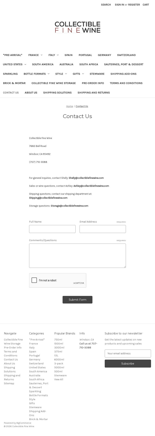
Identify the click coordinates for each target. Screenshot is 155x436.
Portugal (85, 55)
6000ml (59, 359)
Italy (51, 55)
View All (58, 379)
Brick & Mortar (14, 83)
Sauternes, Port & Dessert (123, 64)
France (33, 55)
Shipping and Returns (94, 92)
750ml (58, 339)
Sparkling (10, 73)
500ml (58, 371)
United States (12, 64)
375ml (58, 351)
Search (106, 4)
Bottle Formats (35, 73)
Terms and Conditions (126, 83)
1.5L (56, 355)
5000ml (59, 367)
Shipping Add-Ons (123, 73)
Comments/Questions (77, 240)
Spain (69, 55)
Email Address (103, 221)
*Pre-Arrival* (12, 55)
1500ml (58, 343)
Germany (104, 55)
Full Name (35, 221)
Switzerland (126, 55)
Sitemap (9, 383)
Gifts (76, 73)
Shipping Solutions (57, 92)
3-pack (58, 363)
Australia (66, 64)
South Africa (88, 64)
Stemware (97, 73)
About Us (31, 92)
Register (134, 4)
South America (42, 64)
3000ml (59, 347)
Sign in (119, 4)
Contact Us (11, 92)
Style (59, 73)
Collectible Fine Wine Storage (54, 83)
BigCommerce (23, 423)
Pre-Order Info (93, 83)
